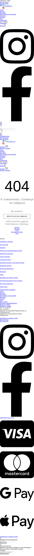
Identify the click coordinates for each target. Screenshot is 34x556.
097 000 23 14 (11, 141)
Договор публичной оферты (8, 303)
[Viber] (3, 141)
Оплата (2, 11)
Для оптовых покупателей (8, 14)
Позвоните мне (4, 136)
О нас (1, 10)
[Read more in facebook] (17, 121)
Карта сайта (3, 301)
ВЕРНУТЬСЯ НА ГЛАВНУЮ (17, 216)
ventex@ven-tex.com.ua (7, 417)
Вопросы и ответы (5, 306)
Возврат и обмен (5, 304)
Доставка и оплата (17, 232)
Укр (1, 124)
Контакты (3, 16)
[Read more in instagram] (17, 65)
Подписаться (4, 315)
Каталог (17, 227)
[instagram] (17, 361)
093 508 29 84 (4, 3)
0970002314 (8, 6)
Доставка (3, 13)
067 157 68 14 (4, 2)
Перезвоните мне (4, 553)
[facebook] (17, 416)
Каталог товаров (5, 148)
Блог (1, 19)
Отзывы (2, 17)
